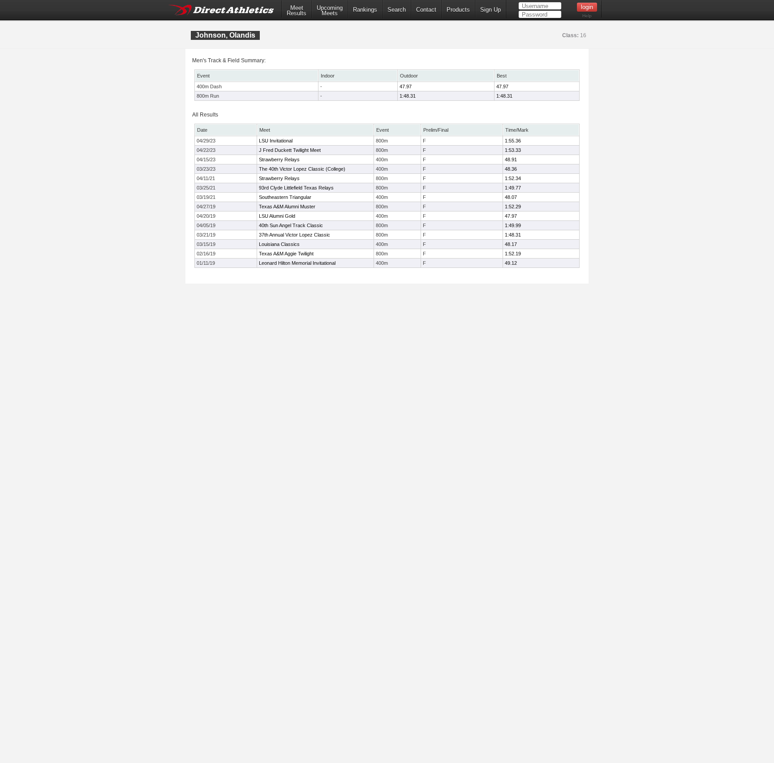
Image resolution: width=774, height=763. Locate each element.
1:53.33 (513, 150)
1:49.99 (513, 225)
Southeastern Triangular (285, 197)
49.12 (511, 263)
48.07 (511, 197)
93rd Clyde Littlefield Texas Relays (296, 187)
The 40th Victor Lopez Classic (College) (302, 169)
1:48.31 (408, 96)
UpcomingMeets (330, 10)
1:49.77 (513, 187)
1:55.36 (513, 140)
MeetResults (296, 10)
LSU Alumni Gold (277, 216)
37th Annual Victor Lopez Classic (294, 234)
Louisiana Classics (279, 244)
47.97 (406, 86)
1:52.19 (513, 253)
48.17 (511, 244)
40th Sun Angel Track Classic (291, 225)
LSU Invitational (275, 140)
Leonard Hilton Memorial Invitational (297, 263)
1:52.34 (513, 178)
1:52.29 (513, 206)
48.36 (511, 169)
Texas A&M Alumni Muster (287, 206)
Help (587, 15)
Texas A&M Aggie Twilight (286, 253)
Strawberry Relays (279, 159)
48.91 (511, 159)
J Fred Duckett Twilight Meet (290, 150)
